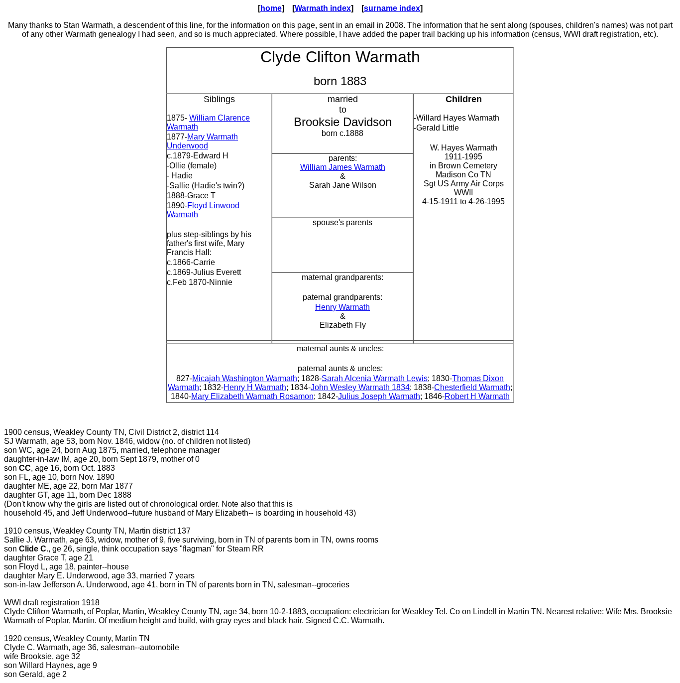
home (271, 8)
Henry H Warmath (255, 387)
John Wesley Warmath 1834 (360, 387)
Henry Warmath (342, 307)
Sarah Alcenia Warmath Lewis (375, 378)
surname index (392, 8)
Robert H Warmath (477, 396)
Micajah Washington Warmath (244, 378)
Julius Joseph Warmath (379, 396)
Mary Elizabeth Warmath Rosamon (252, 396)
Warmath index (323, 8)
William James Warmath (342, 167)
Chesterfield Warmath (472, 387)
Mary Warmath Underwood (202, 141)
